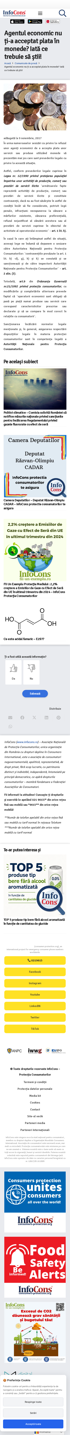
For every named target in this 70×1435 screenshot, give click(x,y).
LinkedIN (35, 1006)
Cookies (35, 1102)
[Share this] (22, 718)
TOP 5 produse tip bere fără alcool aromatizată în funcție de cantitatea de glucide (34, 922)
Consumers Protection (21, 946)
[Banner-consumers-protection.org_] (35, 1202)
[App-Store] (17, 21)
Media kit (35, 1096)
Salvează (35, 693)
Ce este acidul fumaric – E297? (24, 639)
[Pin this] (59, 718)
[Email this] (10, 718)
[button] (40, 13)
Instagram (35, 983)
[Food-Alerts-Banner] (35, 1267)
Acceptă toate (33, 1424)
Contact (35, 1109)
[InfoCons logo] (14, 13)
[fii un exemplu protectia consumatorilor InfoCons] (35, 1332)
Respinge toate (33, 1401)
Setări (33, 1412)
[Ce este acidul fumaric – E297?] (31, 621)
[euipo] (35, 1051)
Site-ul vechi (35, 1116)
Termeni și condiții (35, 1082)
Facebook (35, 972)
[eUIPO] (55, 1051)
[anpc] (14, 1051)
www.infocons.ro (27, 742)
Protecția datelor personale (35, 1089)
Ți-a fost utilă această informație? (25, 657)
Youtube (35, 994)
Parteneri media (35, 1123)
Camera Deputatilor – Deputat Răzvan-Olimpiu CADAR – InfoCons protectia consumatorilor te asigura (35, 504)
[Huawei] (53, 21)
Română (44, 1431)
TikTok (35, 1029)
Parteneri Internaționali (35, 1130)
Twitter (35, 1017)
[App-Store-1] (35, 21)
